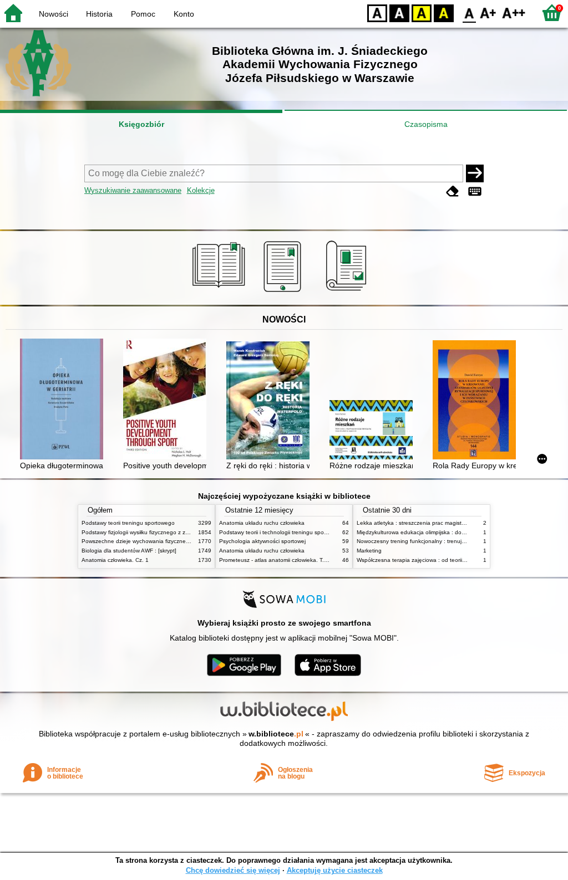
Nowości (53, 13)
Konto (184, 13)
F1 (488, 12)
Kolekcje (201, 190)
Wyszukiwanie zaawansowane (132, 190)
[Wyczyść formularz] (453, 191)
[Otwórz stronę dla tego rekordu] (64, 400)
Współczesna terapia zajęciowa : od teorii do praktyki (424, 560)
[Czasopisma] (348, 292)
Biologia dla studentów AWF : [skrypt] (129, 551)
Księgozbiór (141, 124)
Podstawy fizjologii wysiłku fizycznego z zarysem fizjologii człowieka (166, 532)
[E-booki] (284, 292)
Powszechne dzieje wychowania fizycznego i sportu (147, 541)
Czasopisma (426, 124)
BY (444, 12)
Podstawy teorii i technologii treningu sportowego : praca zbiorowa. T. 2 (310, 532)
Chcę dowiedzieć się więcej (233, 870)
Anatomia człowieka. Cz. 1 (115, 560)
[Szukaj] (475, 173)
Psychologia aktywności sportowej (262, 541)
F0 (469, 12)
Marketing (369, 551)
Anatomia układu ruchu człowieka (262, 523)
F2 (514, 12)
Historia (99, 13)
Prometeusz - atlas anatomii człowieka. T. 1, (275, 560)
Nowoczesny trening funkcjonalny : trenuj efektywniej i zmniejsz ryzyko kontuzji (456, 541)
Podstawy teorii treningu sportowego (128, 523)
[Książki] (220, 292)
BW (399, 12)
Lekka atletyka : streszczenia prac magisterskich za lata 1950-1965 (442, 523)
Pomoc (143, 13)
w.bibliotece (275, 733)
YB (421, 12)
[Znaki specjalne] (475, 191)
